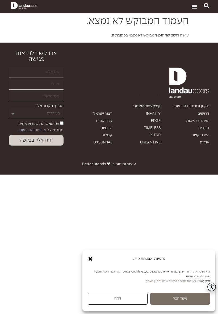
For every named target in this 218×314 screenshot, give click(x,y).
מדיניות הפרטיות (32, 130)
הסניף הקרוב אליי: (49, 106)
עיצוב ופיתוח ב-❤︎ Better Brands (109, 164)
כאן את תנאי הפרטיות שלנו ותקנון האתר (171, 281)
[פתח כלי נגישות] (211, 287)
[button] (90, 259)
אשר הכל (180, 298)
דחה (117, 298)
